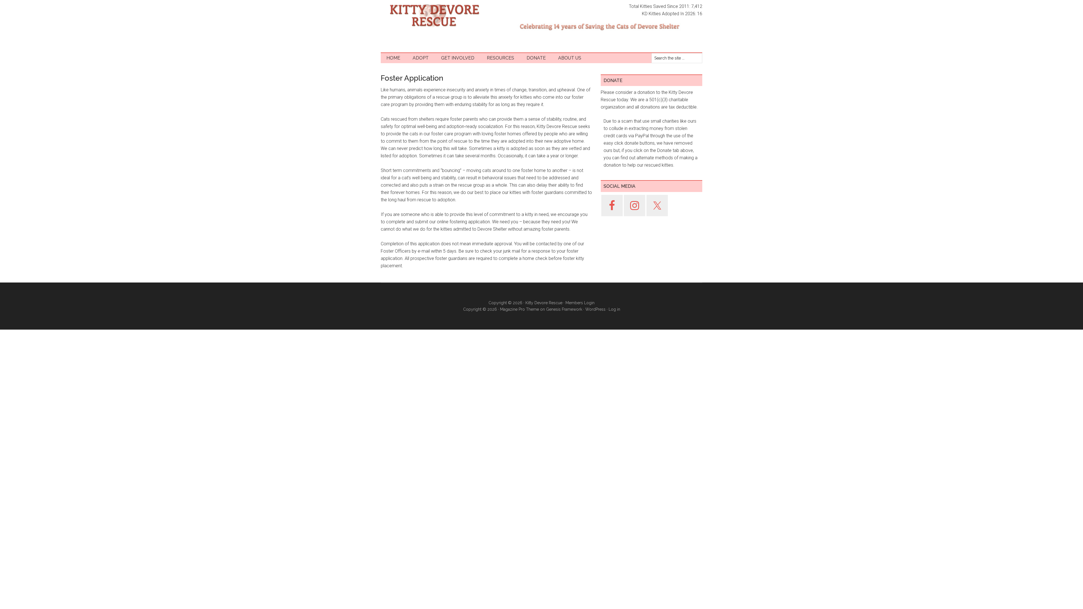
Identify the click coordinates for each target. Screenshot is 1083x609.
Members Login (580, 303)
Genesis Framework (564, 309)
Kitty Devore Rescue (434, 15)
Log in (614, 309)
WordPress (595, 309)
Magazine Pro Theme (519, 309)
